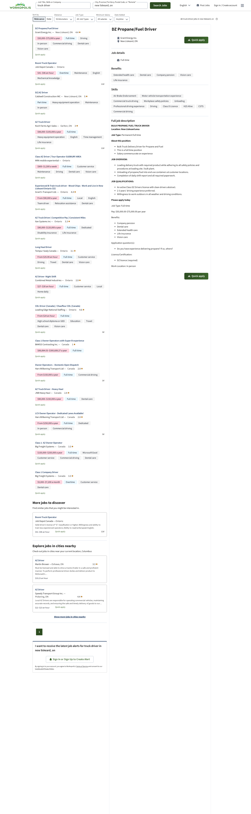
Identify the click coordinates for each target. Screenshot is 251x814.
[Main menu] (242, 5)
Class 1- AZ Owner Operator (48, 443)
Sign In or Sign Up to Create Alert (71, 659)
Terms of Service (82, 666)
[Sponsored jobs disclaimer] (216, 19)
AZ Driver (39, 560)
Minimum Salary (103, 15)
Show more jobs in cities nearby (70, 617)
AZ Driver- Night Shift (45, 276)
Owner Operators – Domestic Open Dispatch (57, 365)
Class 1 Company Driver (46, 472)
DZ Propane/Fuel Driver (46, 28)
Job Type (79, 15)
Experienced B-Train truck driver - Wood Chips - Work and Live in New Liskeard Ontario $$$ (69, 187)
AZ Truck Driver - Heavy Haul (49, 389)
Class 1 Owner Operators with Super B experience (59, 340)
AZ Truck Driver (42, 122)
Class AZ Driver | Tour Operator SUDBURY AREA (58, 156)
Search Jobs (160, 5)
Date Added (120, 15)
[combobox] (63, 5)
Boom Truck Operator (46, 63)
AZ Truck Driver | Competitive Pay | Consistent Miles (60, 217)
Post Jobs (205, 5)
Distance (58, 15)
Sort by (36, 14)
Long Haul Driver (43, 247)
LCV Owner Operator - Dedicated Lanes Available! (59, 413)
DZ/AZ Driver (41, 92)
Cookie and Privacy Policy (44, 669)
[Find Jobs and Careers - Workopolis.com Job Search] (20, 5)
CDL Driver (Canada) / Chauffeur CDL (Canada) (57, 306)
